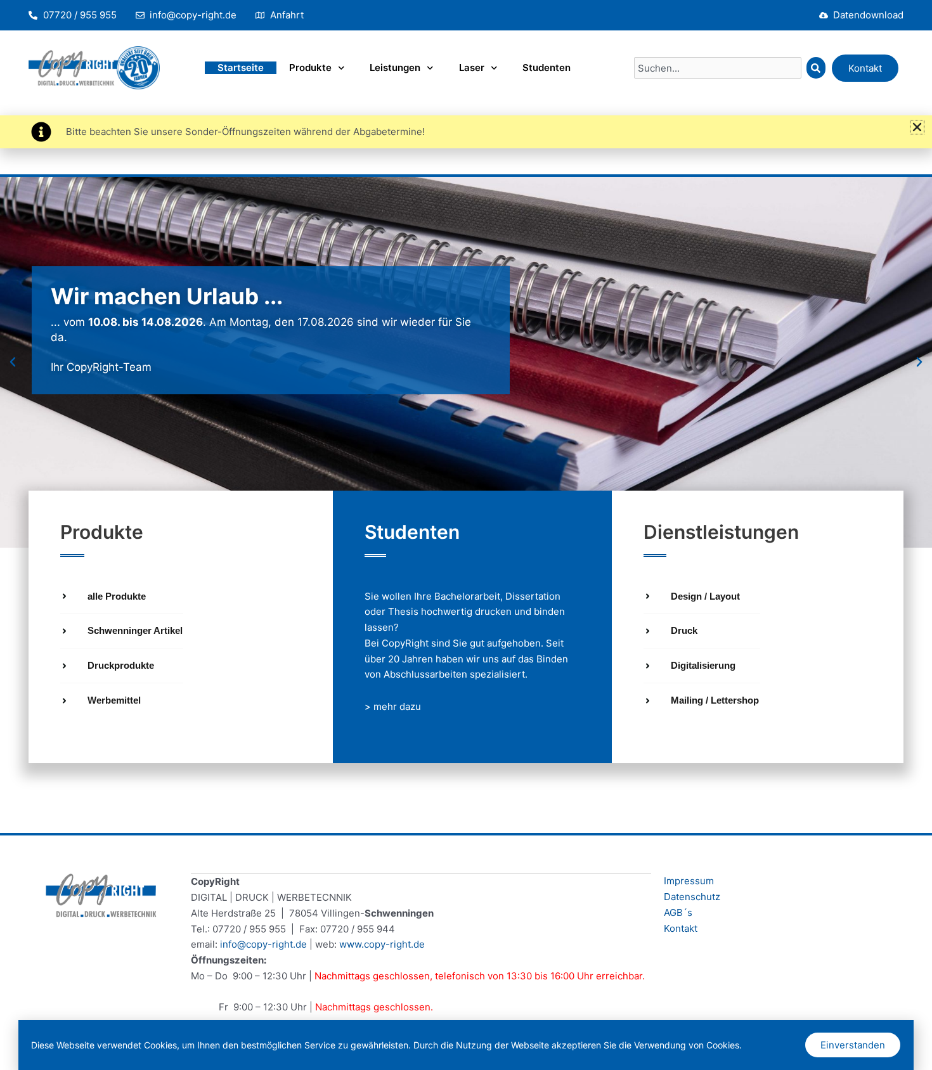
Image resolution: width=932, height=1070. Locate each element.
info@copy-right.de (263, 944)
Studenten (546, 67)
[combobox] (717, 68)
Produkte (310, 67)
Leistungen (395, 67)
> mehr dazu (393, 706)
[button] (12, 362)
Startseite (240, 67)
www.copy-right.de (382, 944)
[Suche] (815, 68)
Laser (471, 67)
